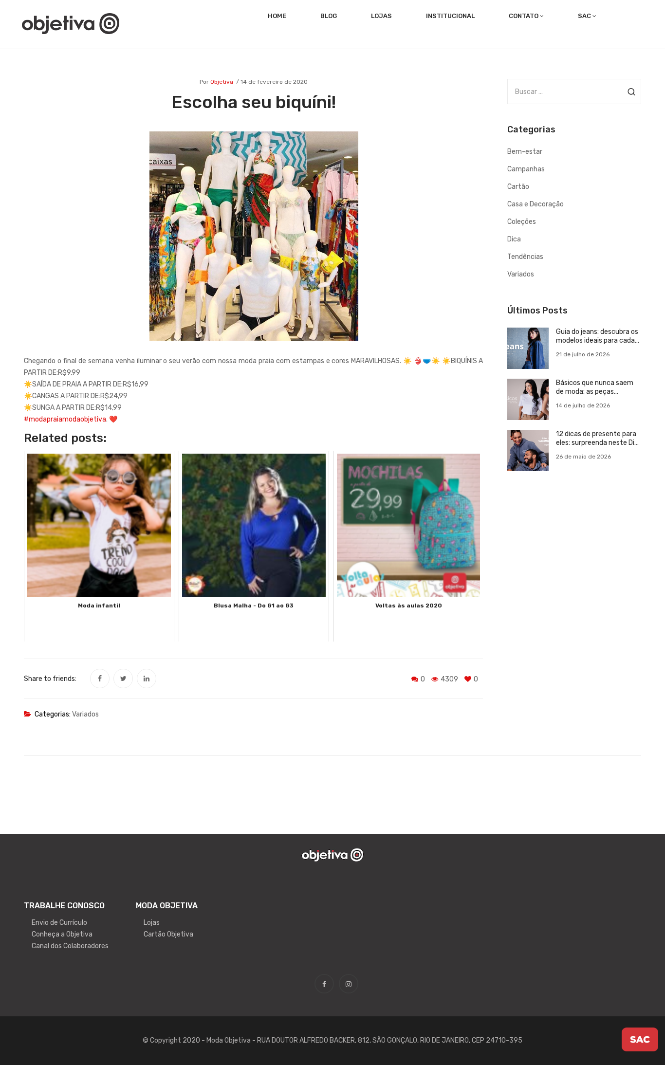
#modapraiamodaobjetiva (65, 419)
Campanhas (526, 169)
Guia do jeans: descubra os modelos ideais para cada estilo (597, 336)
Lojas (152, 922)
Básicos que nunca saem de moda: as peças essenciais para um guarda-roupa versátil (594, 387)
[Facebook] (100, 678)
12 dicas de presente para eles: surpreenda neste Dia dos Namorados (597, 438)
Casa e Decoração (535, 204)
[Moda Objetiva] (70, 23)
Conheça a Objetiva (62, 934)
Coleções (521, 222)
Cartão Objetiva (168, 934)
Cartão (518, 187)
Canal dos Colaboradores (70, 946)
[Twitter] (123, 678)
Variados (85, 714)
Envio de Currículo (59, 922)
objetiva (221, 81)
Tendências (525, 257)
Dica (514, 239)
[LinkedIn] (146, 678)
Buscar (631, 91)
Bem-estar (524, 151)
